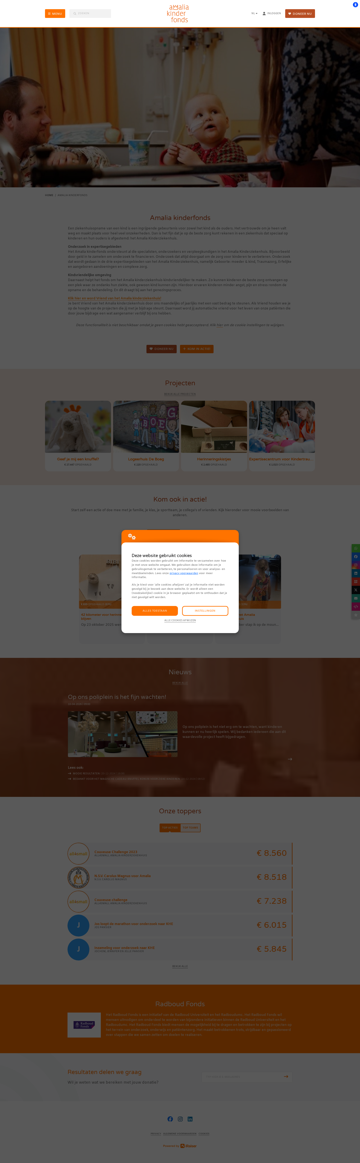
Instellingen (205, 611)
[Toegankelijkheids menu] (355, 4)
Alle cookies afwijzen (180, 620)
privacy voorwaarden (184, 573)
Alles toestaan (154, 611)
